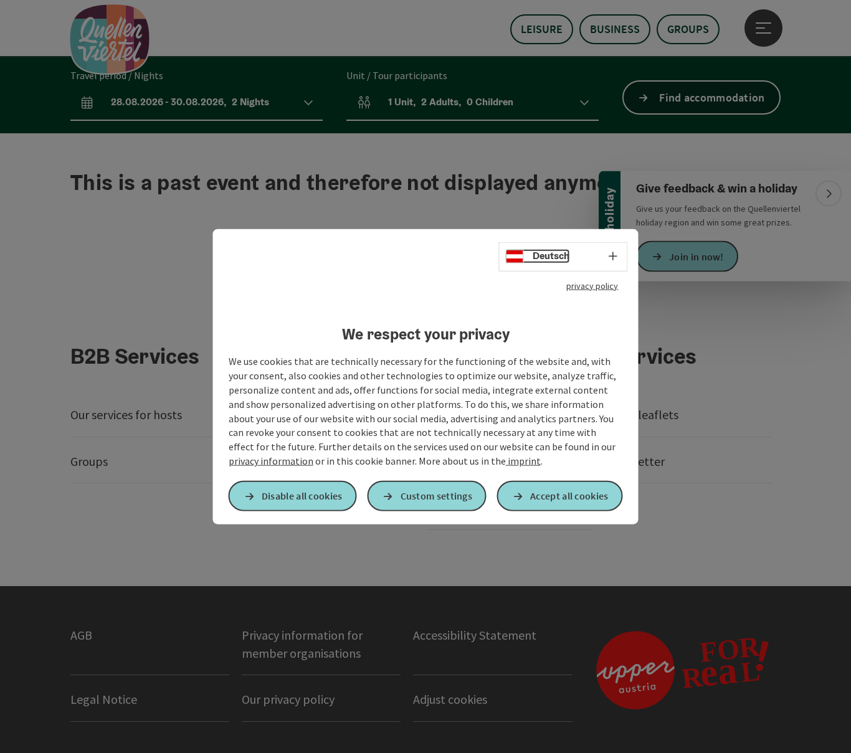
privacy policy (592, 285)
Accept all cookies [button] (569, 496)
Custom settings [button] (437, 496)
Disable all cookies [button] (302, 496)
